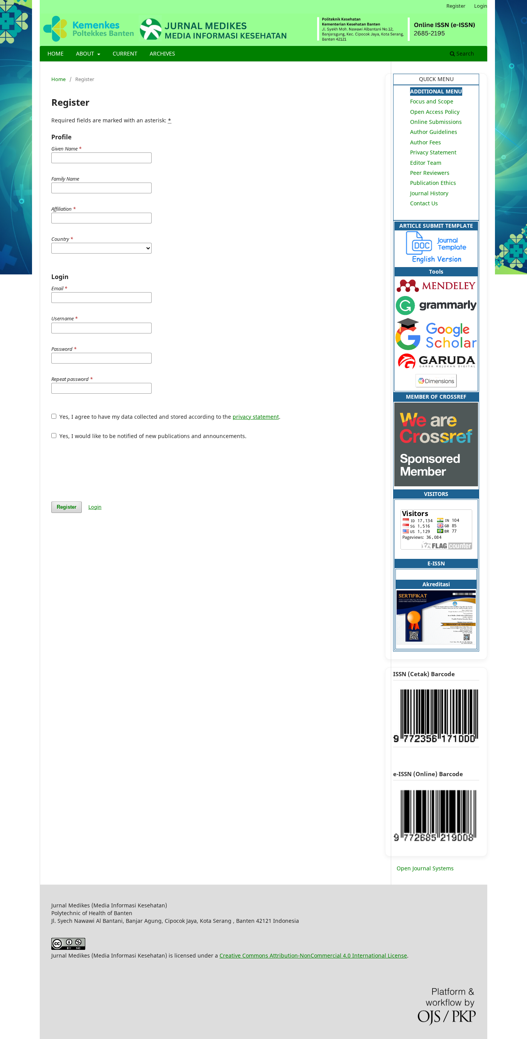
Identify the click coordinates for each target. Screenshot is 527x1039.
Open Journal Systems (425, 868)
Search (464, 53)
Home (55, 53)
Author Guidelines (433, 131)
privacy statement (256, 416)
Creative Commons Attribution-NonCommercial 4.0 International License (313, 955)
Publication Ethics (433, 182)
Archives (162, 53)
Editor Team (425, 162)
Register (455, 5)
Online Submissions (436, 121)
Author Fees (425, 142)
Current (125, 53)
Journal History (429, 193)
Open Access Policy (434, 111)
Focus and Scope (431, 101)
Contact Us (424, 203)
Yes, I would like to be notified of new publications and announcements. (152, 436)
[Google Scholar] (436, 348)
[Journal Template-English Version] (436, 261)
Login (480, 5)
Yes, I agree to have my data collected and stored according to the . (169, 416)
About (86, 53)
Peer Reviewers (429, 172)
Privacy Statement (433, 152)
